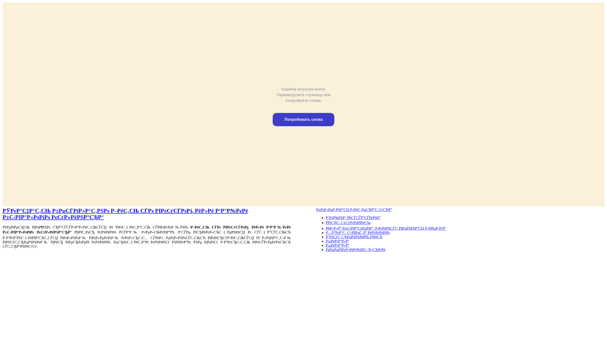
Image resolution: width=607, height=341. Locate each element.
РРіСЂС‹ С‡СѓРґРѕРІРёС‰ (348, 223)
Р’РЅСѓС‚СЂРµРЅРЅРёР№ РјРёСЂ (354, 237)
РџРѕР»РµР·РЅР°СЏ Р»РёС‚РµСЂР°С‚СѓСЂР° (354, 210)
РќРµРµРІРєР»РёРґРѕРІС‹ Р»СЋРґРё (355, 250)
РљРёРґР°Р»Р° (337, 241)
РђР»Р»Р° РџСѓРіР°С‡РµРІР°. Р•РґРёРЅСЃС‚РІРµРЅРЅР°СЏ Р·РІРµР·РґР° (386, 228)
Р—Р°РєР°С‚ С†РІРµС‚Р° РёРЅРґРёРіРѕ (358, 233)
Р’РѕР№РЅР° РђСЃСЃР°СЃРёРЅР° (353, 218)
